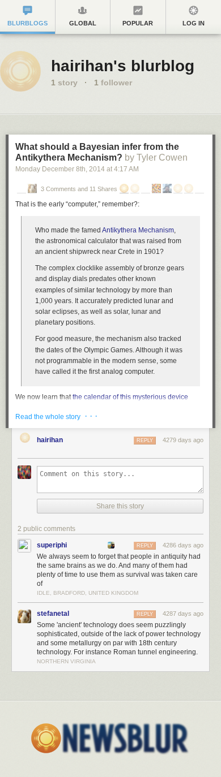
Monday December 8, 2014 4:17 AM (77, 169)
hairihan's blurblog (122, 66)
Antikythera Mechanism (138, 230)
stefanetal (53, 613)
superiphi (52, 545)
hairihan (50, 440)
